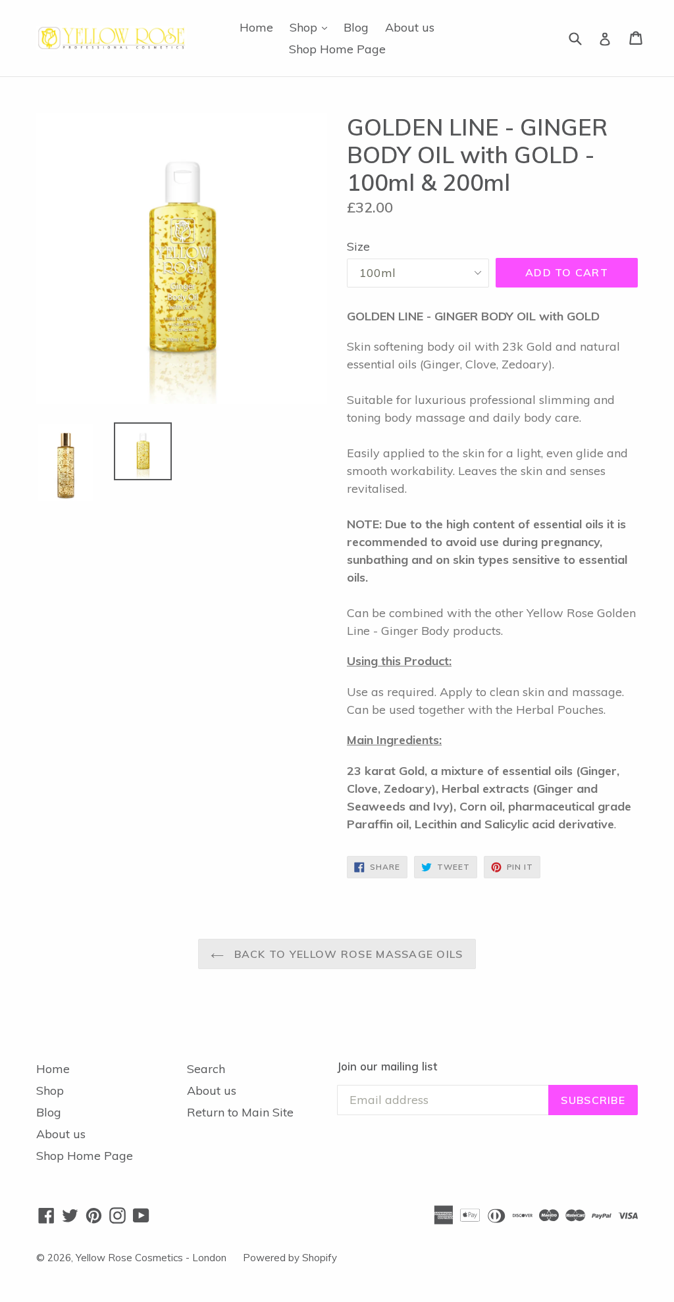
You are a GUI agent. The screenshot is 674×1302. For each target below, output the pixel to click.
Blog (356, 27)
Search (206, 1068)
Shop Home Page (337, 49)
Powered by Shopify (290, 1257)
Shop (312, 27)
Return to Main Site (240, 1112)
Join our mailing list (387, 1066)
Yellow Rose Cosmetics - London (151, 1257)
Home (256, 27)
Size (358, 246)
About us (409, 27)
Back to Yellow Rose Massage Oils (346, 954)
